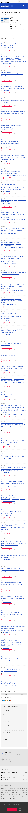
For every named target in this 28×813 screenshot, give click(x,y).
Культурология (23, 792)
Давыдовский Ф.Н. (7, 147)
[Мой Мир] (7, 700)
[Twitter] (4, 700)
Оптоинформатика (11, 790)
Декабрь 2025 (8, 718)
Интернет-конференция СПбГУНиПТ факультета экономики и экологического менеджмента (13, 286)
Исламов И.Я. (6, 648)
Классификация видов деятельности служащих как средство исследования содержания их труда (13, 157)
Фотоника (24, 796)
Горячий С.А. (13, 685)
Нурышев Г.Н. (6, 370)
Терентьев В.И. (13, 247)
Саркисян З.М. (4, 384)
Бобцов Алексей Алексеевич (8, 773)
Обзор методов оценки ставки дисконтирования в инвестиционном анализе (12, 570)
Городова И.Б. (6, 102)
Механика (23, 788)
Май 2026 (7, 711)
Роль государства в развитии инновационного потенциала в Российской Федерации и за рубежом (13, 497)
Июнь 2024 (7, 739)
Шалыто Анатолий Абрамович (8, 775)
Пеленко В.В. (4, 779)
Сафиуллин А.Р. (7, 444)
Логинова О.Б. (6, 660)
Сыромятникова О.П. (8, 458)
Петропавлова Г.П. (7, 414)
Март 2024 (7, 743)
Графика (18, 794)
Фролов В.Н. (6, 673)
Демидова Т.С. (13, 304)
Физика (14, 796)
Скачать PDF (7, 50)
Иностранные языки (8, 798)
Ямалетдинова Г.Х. (7, 573)
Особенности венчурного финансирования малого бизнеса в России (12, 74)
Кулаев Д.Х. (14, 382)
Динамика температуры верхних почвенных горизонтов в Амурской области (12, 300)
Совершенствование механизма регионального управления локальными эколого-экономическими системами (13, 454)
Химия (24, 795)
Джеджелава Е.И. (14, 232)
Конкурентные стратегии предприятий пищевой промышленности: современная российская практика (13, 628)
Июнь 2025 (7, 725)
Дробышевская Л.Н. (8, 175)
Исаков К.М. (24, 175)
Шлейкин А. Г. (21, 382)
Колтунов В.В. (22, 219)
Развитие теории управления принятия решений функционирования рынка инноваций (13, 113)
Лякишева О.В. (6, 263)
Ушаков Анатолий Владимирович (9, 772)
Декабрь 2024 (8, 732)
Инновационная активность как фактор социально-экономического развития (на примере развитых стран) (14, 440)
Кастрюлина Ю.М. (17, 414)
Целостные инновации (8, 355)
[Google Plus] (11, 700)
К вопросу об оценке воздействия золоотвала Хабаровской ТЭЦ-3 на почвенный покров (12, 511)
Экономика (4, 790)
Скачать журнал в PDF (18, 33)
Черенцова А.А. (7, 515)
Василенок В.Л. (6, 290)
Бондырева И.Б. (7, 63)
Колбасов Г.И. (21, 247)
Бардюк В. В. (6, 47)
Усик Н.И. (13, 290)
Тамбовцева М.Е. (7, 472)
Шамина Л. (6, 501)
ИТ (8, 788)
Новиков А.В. (6, 320)
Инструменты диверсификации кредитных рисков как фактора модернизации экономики (11, 171)
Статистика (4, 792)
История (3, 794)
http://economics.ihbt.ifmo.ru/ (17, 29)
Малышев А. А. (19, 290)
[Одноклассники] (6, 700)
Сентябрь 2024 (8, 736)
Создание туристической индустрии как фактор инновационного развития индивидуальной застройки (13, 469)
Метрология (4, 796)
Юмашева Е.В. (16, 175)
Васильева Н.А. (7, 632)
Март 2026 (7, 714)
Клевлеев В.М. (14, 219)
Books (5, 6)
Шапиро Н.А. (6, 685)
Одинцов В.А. (22, 232)
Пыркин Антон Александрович (9, 777)
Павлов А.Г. (6, 396)
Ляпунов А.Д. (6, 276)
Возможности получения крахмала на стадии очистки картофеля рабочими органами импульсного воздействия (12, 598)
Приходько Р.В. (7, 430)
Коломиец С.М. (6, 203)
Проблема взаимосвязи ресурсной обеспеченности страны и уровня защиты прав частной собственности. (12, 584)
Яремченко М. (6, 588)
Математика (11, 794)
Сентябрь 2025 (8, 721)
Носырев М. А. (6, 334)
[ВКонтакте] (2, 700)
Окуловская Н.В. (7, 382)
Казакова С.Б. (14, 263)
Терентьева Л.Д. (12, 486)
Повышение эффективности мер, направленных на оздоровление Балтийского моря (11, 244)
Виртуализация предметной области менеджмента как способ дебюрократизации (12, 330)
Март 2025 (7, 728)
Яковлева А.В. (6, 559)
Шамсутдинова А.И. (8, 547)
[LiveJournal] (9, 700)
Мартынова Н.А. (12, 233)
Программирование (14, 788)
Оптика (3, 788)
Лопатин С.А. (6, 247)
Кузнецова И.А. (7, 219)
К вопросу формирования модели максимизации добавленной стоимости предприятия (13, 483)
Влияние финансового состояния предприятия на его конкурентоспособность (11, 127)
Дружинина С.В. (7, 191)
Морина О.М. (6, 304)
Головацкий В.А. (7, 602)
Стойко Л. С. (13, 47)
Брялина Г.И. (6, 77)
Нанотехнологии (21, 790)
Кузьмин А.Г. (4, 233)
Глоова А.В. (6, 90)
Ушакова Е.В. (12, 501)
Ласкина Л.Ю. (6, 232)
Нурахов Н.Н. (6, 357)
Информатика (14, 792)
